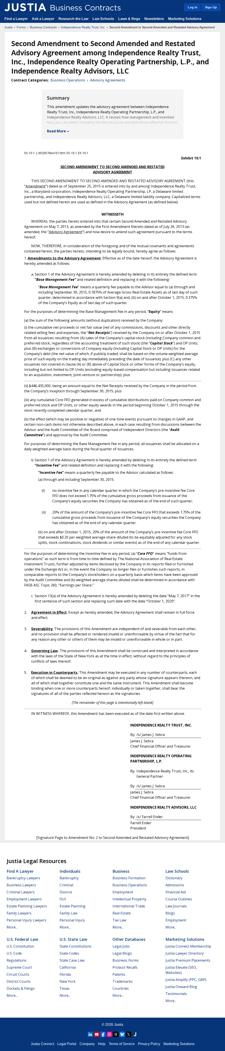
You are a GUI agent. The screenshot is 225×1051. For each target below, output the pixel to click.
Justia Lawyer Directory (184, 953)
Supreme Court (19, 967)
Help (101, 1044)
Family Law (68, 913)
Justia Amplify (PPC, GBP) (185, 979)
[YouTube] (96, 1034)
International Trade (128, 906)
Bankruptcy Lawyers (23, 878)
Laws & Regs (129, 19)
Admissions (174, 885)
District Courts (19, 981)
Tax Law (119, 920)
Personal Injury (72, 920)
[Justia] (25, 7)
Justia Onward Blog (181, 986)
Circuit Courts (18, 974)
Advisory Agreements (107, 80)
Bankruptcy (69, 878)
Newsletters (154, 19)
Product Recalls (125, 967)
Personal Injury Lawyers (26, 920)
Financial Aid (175, 892)
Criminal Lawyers (21, 892)
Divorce (66, 892)
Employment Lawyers (24, 899)
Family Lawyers (19, 913)
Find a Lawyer (16, 19)
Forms (21, 27)
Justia (8, 27)
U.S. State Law (73, 939)
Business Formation (128, 878)
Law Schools (103, 19)
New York (68, 981)
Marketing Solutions (184, 19)
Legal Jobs (121, 946)
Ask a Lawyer (43, 19)
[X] (128, 1034)
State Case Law (72, 960)
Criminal (66, 885)
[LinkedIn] (90, 1034)
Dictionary (173, 878)
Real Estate (121, 913)
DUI (63, 899)
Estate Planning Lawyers (27, 906)
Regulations (16, 960)
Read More (56, 131)
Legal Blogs (122, 953)
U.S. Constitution (20, 946)
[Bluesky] (122, 1034)
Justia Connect (42, 1044)
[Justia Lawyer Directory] (135, 1034)
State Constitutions (75, 946)
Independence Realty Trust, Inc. (83, 27)
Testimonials (176, 993)
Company (87, 1044)
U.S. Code (14, 953)
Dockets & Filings (21, 988)
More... (12, 927)
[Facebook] (103, 1034)
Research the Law (73, 19)
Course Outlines (178, 899)
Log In (193, 7)
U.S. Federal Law (22, 939)
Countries (120, 988)
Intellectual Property (129, 899)
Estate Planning (72, 906)
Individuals (70, 871)
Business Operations (68, 80)
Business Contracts (43, 27)
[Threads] (115, 1034)
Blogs (170, 913)
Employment (122, 892)
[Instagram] (109, 1034)
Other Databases (128, 939)
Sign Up (211, 7)
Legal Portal (66, 1044)
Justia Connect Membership (188, 946)
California (68, 967)
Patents (118, 974)
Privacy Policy (149, 1044)
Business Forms (125, 960)
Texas (64, 988)
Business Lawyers (21, 885)
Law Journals (176, 906)
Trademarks (122, 981)
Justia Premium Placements (187, 960)
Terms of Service (122, 1044)
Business (120, 871)
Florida (65, 974)
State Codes (69, 953)
